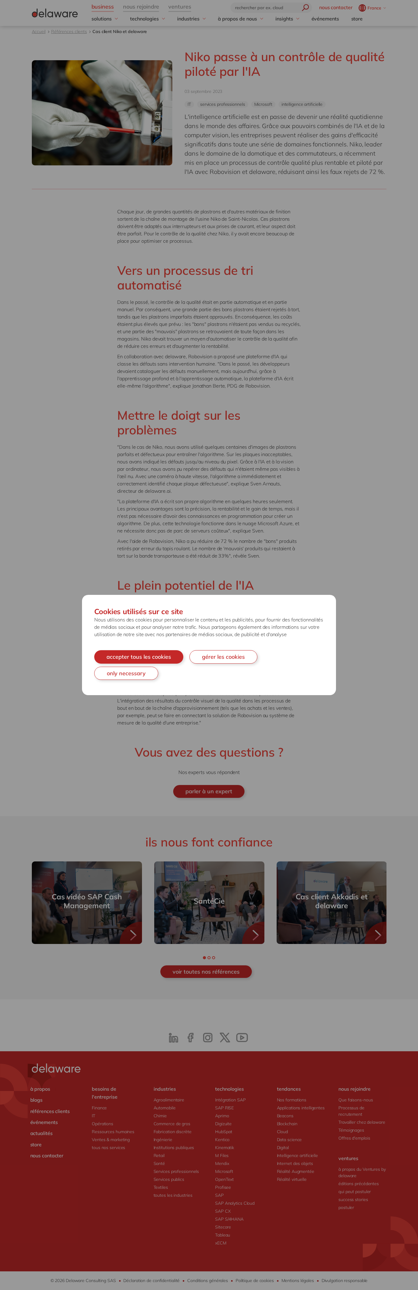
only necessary (126, 673)
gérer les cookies (223, 656)
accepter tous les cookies (138, 656)
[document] (209, 645)
